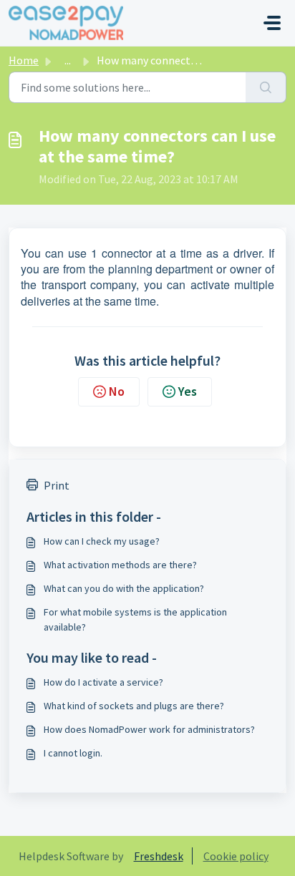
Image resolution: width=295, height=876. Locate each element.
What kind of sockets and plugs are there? (134, 705)
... (67, 60)
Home (24, 60)
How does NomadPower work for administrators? (149, 729)
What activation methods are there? (120, 564)
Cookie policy (236, 856)
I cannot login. (73, 752)
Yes (187, 391)
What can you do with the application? (124, 588)
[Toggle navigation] (272, 23)
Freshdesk (158, 856)
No (117, 391)
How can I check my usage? (102, 541)
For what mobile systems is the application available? (135, 619)
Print (56, 485)
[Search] (266, 87)
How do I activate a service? (103, 682)
